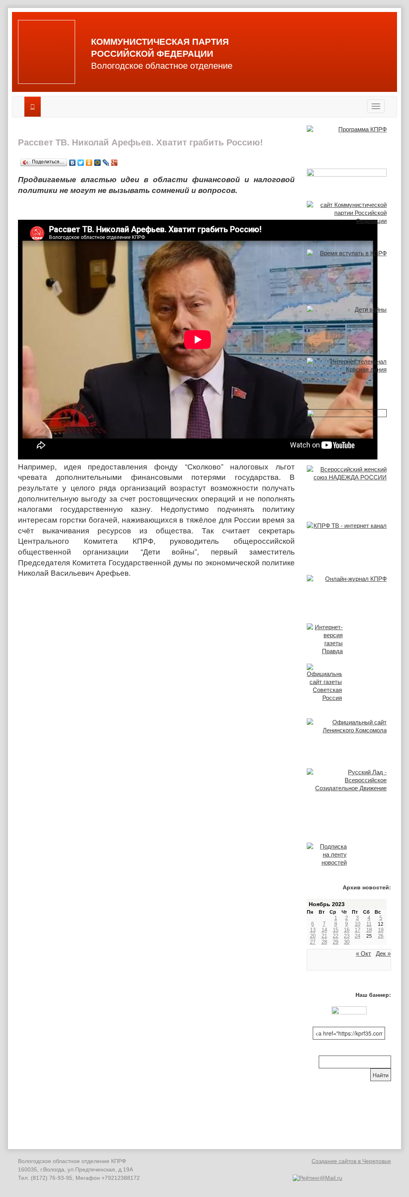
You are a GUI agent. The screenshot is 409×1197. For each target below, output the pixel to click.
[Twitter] (81, 160)
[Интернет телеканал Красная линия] (349, 375)
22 (335, 936)
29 (335, 942)
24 (357, 936)
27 (313, 942)
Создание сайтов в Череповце (351, 1161)
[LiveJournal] (106, 160)
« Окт (363, 953)
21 (324, 936)
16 (346, 930)
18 (369, 930)
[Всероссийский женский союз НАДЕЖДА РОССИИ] (349, 485)
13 (313, 930)
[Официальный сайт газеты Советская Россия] (349, 683)
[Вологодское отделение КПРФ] (46, 52)
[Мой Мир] (97, 160)
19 (380, 930)
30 (346, 942)
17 (357, 930)
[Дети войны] (349, 323)
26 (380, 936)
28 (324, 942)
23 (346, 936)
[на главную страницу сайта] (32, 107)
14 (324, 930)
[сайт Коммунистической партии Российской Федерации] (349, 217)
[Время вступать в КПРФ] (349, 269)
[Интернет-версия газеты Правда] (349, 639)
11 (368, 924)
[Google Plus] (114, 160)
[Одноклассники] (89, 160)
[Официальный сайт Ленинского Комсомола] (349, 735)
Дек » (383, 953)
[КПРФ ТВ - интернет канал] (349, 540)
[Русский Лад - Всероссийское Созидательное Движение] (349, 781)
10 (357, 924)
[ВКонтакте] (72, 160)
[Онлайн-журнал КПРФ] (349, 591)
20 (313, 936)
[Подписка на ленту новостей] (349, 855)
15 (335, 930)
